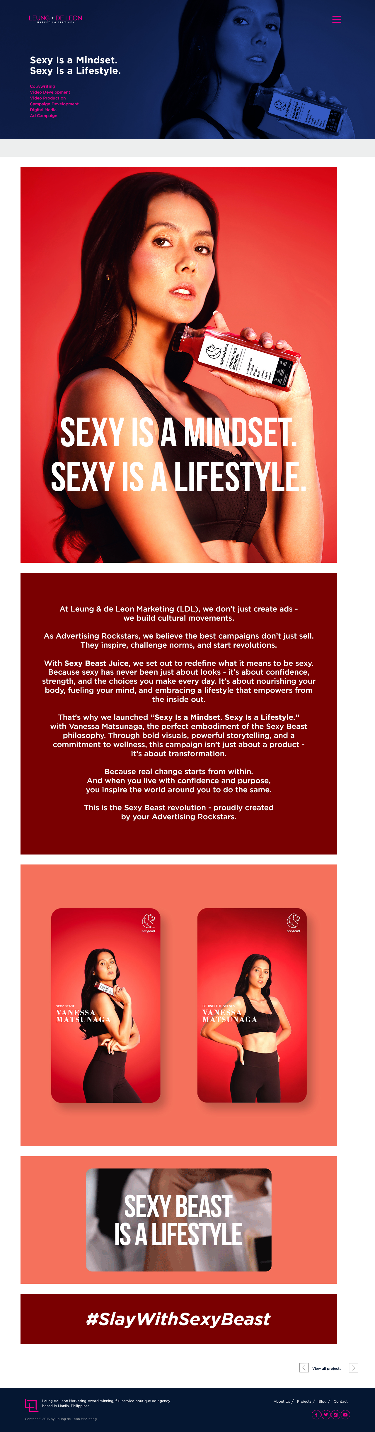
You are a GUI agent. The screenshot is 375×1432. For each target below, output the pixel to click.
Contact (341, 1401)
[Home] (57, 19)
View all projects (326, 1368)
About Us (282, 1401)
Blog (322, 1401)
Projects (304, 1401)
